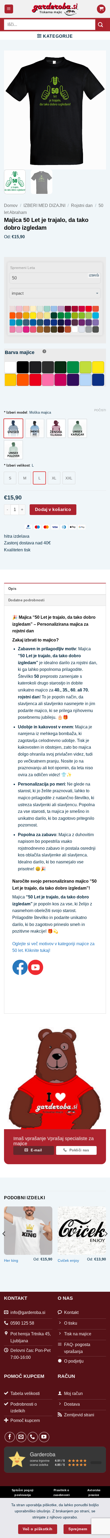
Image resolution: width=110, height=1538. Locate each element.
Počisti (100, 410)
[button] (9, 9)
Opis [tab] (12, 589)
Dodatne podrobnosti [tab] (26, 600)
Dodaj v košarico (53, 509)
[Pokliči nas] (33, 1437)
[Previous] (4, 1244)
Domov (11, 205)
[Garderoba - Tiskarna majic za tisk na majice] (55, 9)
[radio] (13, 428)
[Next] (106, 1244)
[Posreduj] (100, 24)
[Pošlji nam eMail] (21, 1437)
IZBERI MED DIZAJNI (44, 205)
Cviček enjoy (68, 1261)
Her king (11, 1261)
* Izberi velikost (17, 465)
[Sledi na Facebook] (10, 1437)
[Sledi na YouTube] (44, 1437)
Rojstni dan (82, 205)
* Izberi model (15, 412)
